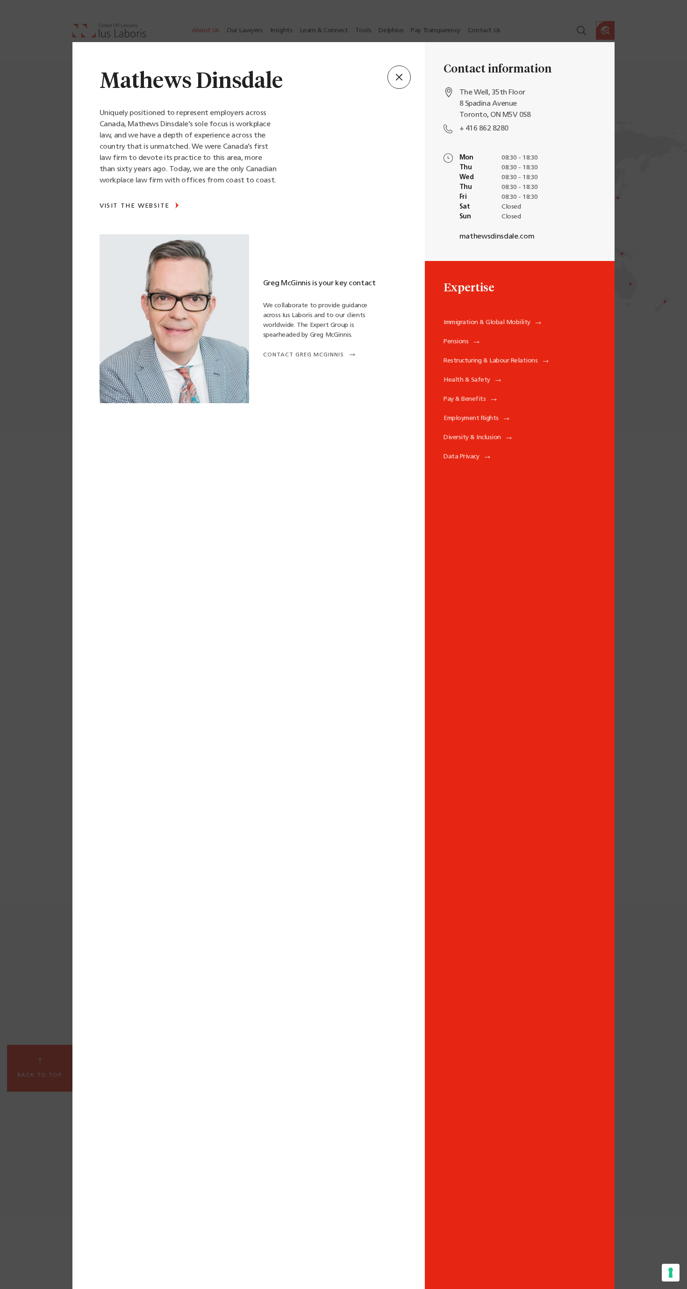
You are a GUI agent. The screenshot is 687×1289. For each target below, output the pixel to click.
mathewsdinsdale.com (497, 236)
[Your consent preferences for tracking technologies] (671, 1273)
